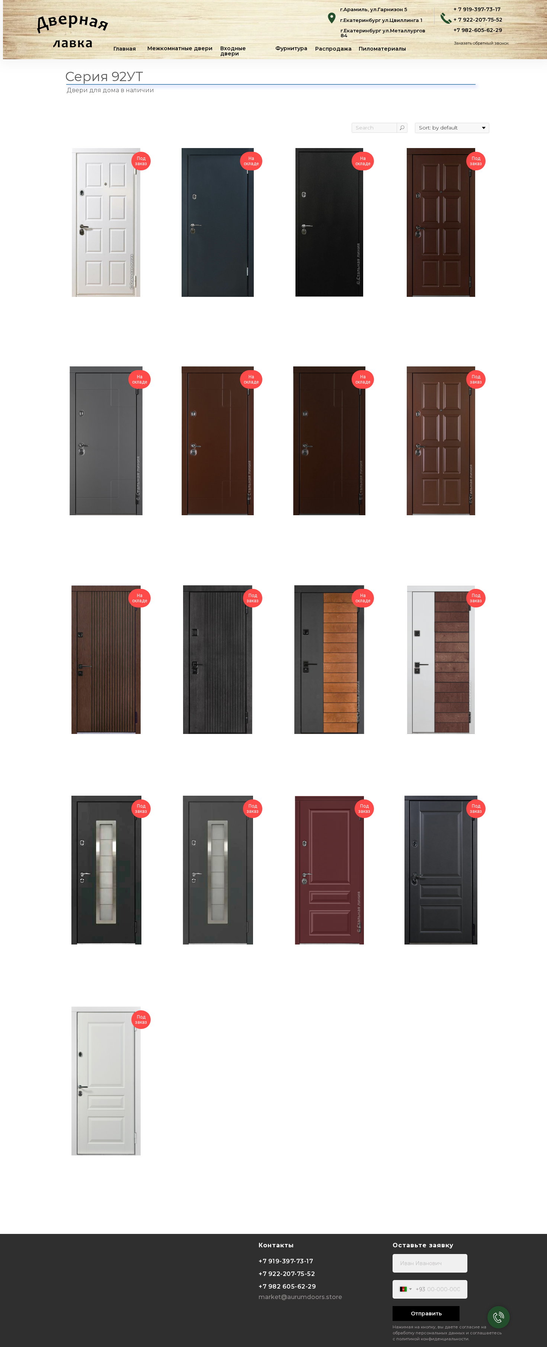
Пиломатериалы (382, 48)
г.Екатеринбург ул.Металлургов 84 (382, 33)
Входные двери (233, 51)
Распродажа (333, 48)
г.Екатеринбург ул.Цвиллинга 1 (381, 20)
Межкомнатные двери (179, 48)
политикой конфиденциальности (432, 1338)
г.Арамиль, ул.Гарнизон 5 (373, 9)
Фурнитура (291, 48)
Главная (124, 48)
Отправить (426, 1313)
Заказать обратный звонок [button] (481, 43)
